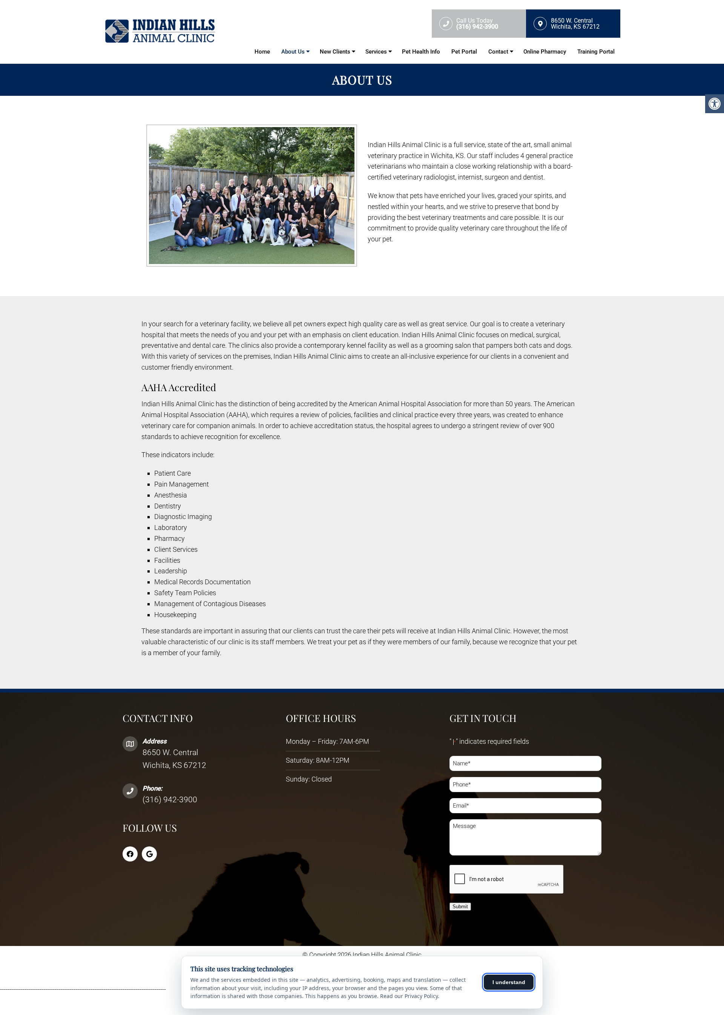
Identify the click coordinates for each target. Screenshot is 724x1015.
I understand (508, 982)
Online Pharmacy (544, 51)
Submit (460, 906)
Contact (498, 51)
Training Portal (596, 51)
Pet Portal (464, 51)
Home (262, 51)
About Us (293, 51)
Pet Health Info (421, 51)
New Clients (335, 51)
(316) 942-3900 (170, 799)
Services (376, 51)
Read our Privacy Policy (409, 996)
